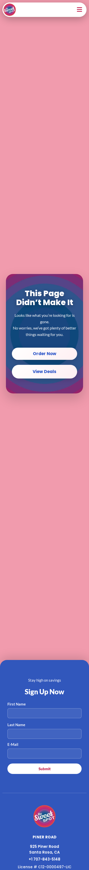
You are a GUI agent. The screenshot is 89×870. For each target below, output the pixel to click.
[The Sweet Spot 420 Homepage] (9, 9)
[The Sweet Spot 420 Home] (44, 816)
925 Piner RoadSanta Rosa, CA (44, 849)
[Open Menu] (80, 9)
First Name (16, 704)
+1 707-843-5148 (44, 859)
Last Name (16, 724)
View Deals (44, 372)
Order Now (44, 354)
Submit (45, 768)
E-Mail (12, 744)
